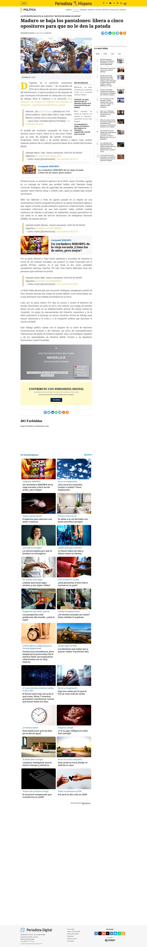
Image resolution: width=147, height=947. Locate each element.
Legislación (114, 10)
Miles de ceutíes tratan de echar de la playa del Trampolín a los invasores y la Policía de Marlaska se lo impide (108, 123)
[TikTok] (114, 3)
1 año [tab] (119, 54)
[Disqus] (56, 837)
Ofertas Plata (81, 372)
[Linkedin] (110, 33)
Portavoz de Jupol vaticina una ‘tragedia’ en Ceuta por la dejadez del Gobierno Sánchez (108, 92)
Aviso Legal (70, 929)
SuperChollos (81, 367)
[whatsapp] (121, 3)
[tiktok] (107, 933)
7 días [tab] (105, 54)
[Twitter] (106, 33)
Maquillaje (45, 372)
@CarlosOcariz (45, 111)
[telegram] (115, 933)
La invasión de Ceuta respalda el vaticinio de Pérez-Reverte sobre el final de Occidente (107, 157)
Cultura (98, 10)
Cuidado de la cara (34, 372)
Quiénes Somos (72, 938)
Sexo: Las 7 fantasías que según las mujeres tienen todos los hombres (107, 113)
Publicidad (70, 936)
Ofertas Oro (81, 369)
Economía (83, 10)
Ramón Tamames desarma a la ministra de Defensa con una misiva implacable (107, 61)
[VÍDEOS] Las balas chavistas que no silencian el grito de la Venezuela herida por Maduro (82, 103)
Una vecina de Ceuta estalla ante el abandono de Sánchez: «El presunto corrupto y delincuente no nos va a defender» (108, 135)
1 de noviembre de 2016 (67, 159)
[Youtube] (110, 3)
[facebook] (96, 933)
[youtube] (104, 933)
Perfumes (64, 372)
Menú (24, 3)
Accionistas (70, 941)
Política (30, 9)
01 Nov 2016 (39, 33)
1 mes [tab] (112, 54)
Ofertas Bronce (82, 375)
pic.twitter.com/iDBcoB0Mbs (48, 228)
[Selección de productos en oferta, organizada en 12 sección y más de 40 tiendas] (56, 348)
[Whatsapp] (113, 33)
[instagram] (111, 933)
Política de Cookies (73, 934)
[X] (106, 3)
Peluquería (55, 372)
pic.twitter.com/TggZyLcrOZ (48, 156)
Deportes (105, 10)
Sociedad (91, 10)
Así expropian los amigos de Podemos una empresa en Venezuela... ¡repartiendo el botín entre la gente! (82, 129)
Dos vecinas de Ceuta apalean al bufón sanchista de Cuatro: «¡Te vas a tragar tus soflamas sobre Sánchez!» (107, 103)
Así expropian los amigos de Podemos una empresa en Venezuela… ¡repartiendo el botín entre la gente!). (46, 102)
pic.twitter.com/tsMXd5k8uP (48, 281)
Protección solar (47, 375)
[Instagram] (117, 3)
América (69, 10)
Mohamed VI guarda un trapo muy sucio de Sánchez (108, 70)
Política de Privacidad (73, 931)
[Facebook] (103, 3)
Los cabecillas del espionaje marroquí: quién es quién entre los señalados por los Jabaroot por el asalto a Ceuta (108, 147)
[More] (124, 33)
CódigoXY (122, 10)
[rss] (123, 933)
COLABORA (56, 400)
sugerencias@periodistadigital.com (31, 943)
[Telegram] (117, 33)
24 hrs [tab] (98, 54)
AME (125, 3)
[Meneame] (121, 33)
